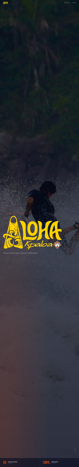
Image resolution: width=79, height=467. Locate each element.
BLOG (60, 2)
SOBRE (74, 2)
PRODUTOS (67, 2)
